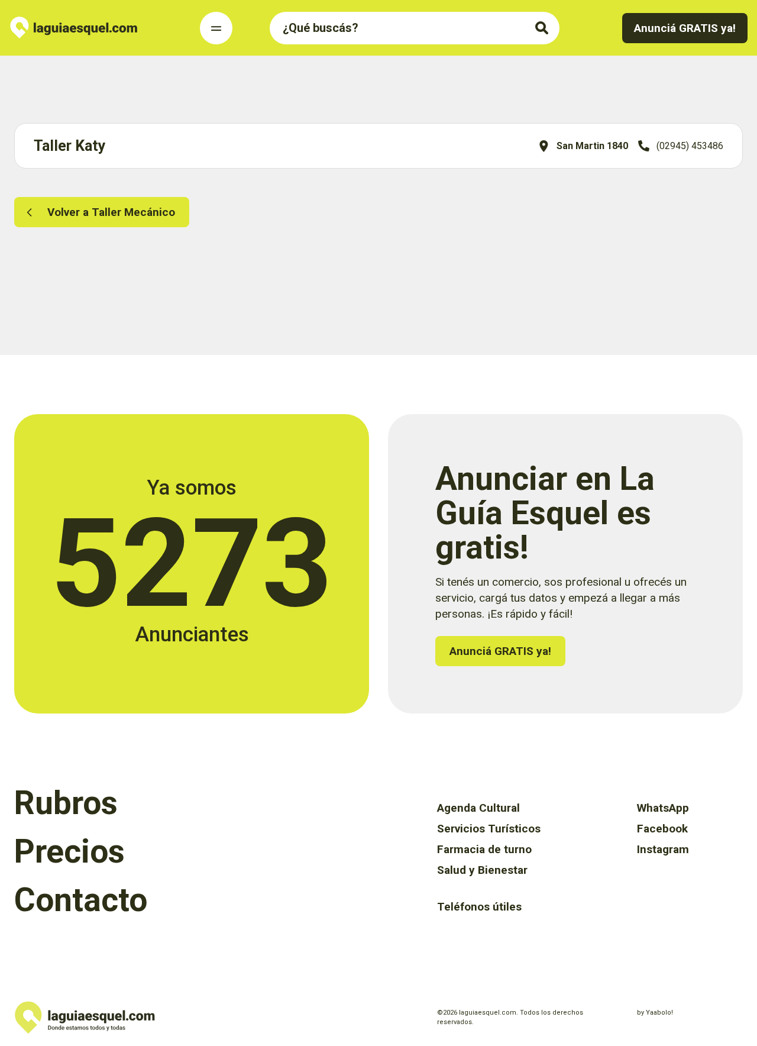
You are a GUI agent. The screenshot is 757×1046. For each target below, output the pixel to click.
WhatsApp (663, 808)
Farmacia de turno (484, 849)
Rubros (66, 802)
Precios (69, 851)
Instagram (663, 849)
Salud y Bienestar (482, 870)
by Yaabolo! (655, 1012)
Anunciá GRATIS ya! (685, 28)
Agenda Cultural (478, 808)
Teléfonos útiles (479, 906)
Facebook (662, 828)
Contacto (80, 900)
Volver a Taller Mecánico (111, 212)
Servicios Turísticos (489, 828)
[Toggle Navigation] (216, 28)
